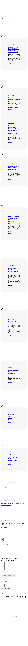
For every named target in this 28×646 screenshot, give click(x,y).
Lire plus (10, 63)
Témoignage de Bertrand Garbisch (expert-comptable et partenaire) (13, 459)
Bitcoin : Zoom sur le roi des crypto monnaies (13, 321)
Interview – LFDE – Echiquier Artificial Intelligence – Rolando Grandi (14, 50)
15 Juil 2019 (11, 265)
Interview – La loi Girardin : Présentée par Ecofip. (14, 99)
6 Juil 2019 (10, 367)
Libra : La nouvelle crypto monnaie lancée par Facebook (13, 219)
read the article (4, 487)
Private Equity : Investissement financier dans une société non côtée (13, 270)
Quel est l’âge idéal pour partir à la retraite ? (12, 485)
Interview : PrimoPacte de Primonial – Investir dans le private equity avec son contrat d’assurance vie (14, 130)
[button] (3, 18)
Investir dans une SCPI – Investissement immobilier (13, 372)
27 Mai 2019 (11, 454)
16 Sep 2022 (3, 500)
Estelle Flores (11, 482)
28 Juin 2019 (11, 414)
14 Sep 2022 (3, 520)
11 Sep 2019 (11, 163)
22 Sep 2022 (3, 482)
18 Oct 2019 (11, 123)
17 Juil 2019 (11, 214)
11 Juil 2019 (11, 317)
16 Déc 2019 (11, 95)
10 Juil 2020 (11, 44)
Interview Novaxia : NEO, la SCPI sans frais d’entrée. (13, 168)
